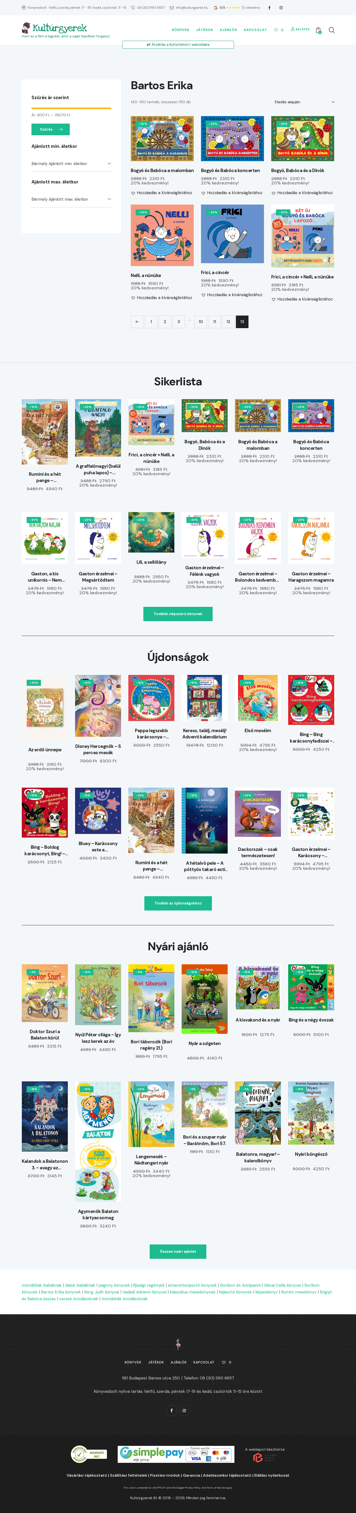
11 (214, 321)
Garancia (191, 1475)
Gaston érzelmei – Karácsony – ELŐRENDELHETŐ (311, 852)
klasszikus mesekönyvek (193, 1292)
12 (228, 321)
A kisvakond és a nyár (258, 1020)
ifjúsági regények (149, 1285)
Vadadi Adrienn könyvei (144, 1292)
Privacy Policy (193, 1487)
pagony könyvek (114, 1285)
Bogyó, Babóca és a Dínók (298, 171)
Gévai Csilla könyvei (282, 1285)
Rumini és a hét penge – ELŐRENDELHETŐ (45, 477)
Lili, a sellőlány (151, 562)
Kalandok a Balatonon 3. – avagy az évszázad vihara (45, 1164)
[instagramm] (281, 7)
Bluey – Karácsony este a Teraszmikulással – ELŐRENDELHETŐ (98, 846)
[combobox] (71, 164)
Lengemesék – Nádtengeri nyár (151, 1160)
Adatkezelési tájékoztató (227, 1475)
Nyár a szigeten (205, 1043)
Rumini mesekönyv (299, 1292)
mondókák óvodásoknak (124, 1298)
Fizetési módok (165, 1475)
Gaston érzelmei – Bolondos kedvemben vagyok (258, 577)
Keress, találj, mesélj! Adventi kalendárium (204, 734)
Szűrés (46, 129)
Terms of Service (216, 1487)
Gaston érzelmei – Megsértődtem (98, 577)
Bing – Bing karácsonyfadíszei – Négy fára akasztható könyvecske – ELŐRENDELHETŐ (311, 737)
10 (201, 321)
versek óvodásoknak (78, 1298)
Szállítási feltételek (128, 1475)
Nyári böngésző (311, 1154)
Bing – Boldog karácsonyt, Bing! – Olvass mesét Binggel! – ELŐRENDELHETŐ (45, 850)
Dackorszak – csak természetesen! (258, 852)
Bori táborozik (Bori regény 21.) (151, 1045)
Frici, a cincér (215, 273)
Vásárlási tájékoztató (87, 1475)
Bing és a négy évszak (311, 1020)
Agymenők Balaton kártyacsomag (98, 1214)
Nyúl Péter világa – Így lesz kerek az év (98, 1038)
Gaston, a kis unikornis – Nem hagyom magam (45, 577)
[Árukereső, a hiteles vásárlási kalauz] (89, 1448)
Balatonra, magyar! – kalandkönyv (258, 1157)
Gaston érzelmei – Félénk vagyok (204, 571)
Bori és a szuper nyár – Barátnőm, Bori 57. (204, 1140)
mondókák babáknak (42, 1285)
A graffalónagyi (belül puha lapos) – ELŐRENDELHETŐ (98, 469)
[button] (149, 138)
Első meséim (258, 731)
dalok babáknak (80, 1285)
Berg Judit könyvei (101, 1292)
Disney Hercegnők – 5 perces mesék (98, 749)
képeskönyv (266, 1292)
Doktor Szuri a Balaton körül (45, 1035)
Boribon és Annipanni (240, 1285)
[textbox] (71, 164)
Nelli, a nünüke (146, 275)
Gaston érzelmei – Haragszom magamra (311, 577)
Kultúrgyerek (59, 28)
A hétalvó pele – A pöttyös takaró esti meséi (204, 866)
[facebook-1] (269, 7)
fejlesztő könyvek (235, 1292)
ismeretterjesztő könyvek (192, 1285)
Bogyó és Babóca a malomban (162, 171)
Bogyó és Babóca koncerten (230, 171)
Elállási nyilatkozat (271, 1475)
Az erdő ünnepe (45, 750)
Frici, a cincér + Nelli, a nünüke (302, 277)
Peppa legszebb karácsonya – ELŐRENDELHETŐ (151, 734)
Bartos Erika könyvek (61, 1292)
